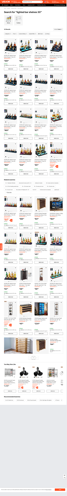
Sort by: (55, 29)
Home (5, 8)
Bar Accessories (20, 8)
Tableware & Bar (13, 8)
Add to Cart (10, 68)
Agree (60, 489)
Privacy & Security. (48, 489)
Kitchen (8, 8)
